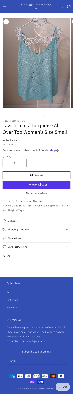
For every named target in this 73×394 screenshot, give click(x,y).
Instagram (12, 299)
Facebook (12, 307)
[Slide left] (29, 114)
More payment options (36, 193)
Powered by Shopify (47, 388)
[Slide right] (44, 114)
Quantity (7, 156)
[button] (4, 6)
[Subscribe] (62, 361)
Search (10, 292)
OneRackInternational (32, 388)
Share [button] (9, 255)
